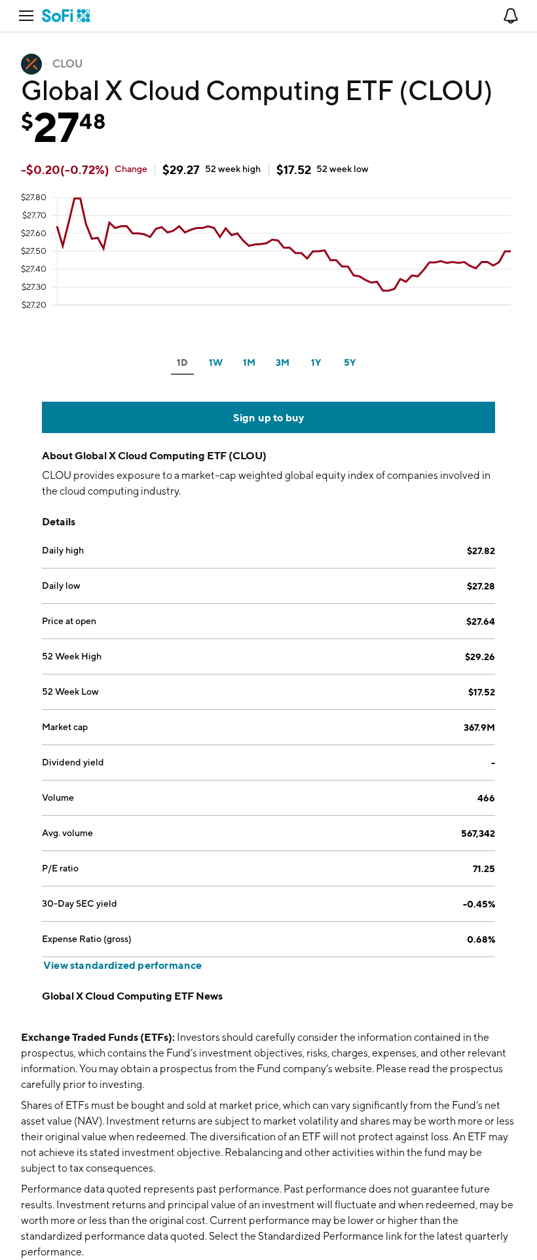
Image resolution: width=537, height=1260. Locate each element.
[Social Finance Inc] (66, 16)
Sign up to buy (269, 417)
